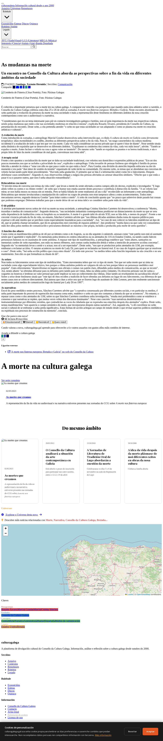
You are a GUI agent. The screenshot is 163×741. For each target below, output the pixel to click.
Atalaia (13, 26)
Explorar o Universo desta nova (21, 514)
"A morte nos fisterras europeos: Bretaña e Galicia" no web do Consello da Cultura (51, 351)
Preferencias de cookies (18, 715)
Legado (6, 29)
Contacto (12, 709)
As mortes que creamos (18, 397)
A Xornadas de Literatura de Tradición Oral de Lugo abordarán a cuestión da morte (99, 456)
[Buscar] (33, 47)
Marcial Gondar (26, 609)
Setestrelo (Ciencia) (11, 43)
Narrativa (19, 621)
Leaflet (130, 594)
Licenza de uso (15, 717)
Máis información (103, 735)
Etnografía (49, 621)
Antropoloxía (30, 621)
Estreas (17, 23)
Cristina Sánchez (49, 609)
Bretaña (21, 626)
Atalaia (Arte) (28, 43)
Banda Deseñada (44, 43)
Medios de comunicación (67, 621)
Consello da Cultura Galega (15, 615)
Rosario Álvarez (9, 609)
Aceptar (150, 731)
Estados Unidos (9, 626)
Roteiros (5, 26)
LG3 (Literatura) (30, 40)
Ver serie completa (10, 380)
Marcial (37, 609)
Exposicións (7, 23)
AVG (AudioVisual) (11, 40)
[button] (5, 528)
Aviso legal (13, 711)
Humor (40, 621)
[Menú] (2, 3)
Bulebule (7, 11)
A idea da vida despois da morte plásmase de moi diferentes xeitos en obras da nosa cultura (142, 456)
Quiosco (33, 23)
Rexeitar (132, 731)
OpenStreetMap (143, 594)
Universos (15, 8)
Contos (4, 621)
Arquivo (5, 8)
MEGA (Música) (48, 40)
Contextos (13, 664)
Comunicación (65, 84)
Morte (11, 621)
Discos (25, 23)
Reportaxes (26, 8)
